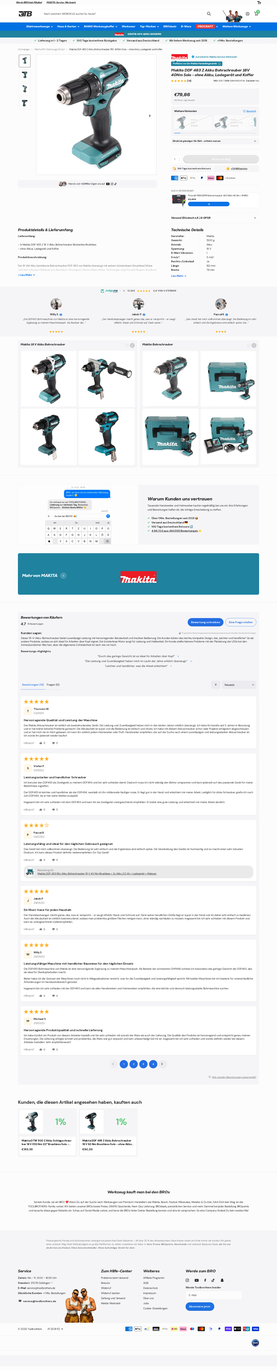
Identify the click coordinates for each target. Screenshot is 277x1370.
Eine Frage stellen (241, 622)
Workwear (128, 26)
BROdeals (169, 26)
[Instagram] (112, 184)
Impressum (149, 1293)
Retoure (105, 1283)
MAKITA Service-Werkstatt (61, 2)
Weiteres (151, 1271)
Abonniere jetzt (200, 1306)
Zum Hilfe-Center (116, 1271)
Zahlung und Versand (113, 1298)
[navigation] (25, 61)
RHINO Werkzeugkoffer (99, 26)
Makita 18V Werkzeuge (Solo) (49, 49)
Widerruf (106, 1288)
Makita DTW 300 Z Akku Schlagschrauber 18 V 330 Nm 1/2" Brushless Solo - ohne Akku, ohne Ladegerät (47, 1142)
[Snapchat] (222, 1280)
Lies (177, 276)
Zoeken (209, 13)
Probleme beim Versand (114, 1277)
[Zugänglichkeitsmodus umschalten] (259, 3)
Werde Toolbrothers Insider (203, 1287)
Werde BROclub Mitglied (29, 2)
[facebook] (205, 1280)
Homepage (24, 49)
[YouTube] (108, 184)
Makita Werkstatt (110, 1303)
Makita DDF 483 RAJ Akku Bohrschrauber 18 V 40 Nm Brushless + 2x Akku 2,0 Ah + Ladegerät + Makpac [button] (97, 873)
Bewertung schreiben (205, 622)
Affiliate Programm (153, 1277)
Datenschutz (150, 1288)
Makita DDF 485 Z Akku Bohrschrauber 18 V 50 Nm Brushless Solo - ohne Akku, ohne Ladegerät (107, 1142)
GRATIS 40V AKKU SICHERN (144, 34)
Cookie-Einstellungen (155, 1308)
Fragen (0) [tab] (53, 684)
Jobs (146, 1303)
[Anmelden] (248, 14)
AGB (145, 1283)
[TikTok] (115, 184)
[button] (179, 80)
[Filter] (215, 685)
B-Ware (186, 26)
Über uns (148, 1298)
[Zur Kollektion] (132, 345)
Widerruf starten (110, 1293)
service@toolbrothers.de (39, 1301)
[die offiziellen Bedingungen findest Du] (219, 63)
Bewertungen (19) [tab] (33, 684)
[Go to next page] (163, 1064)
